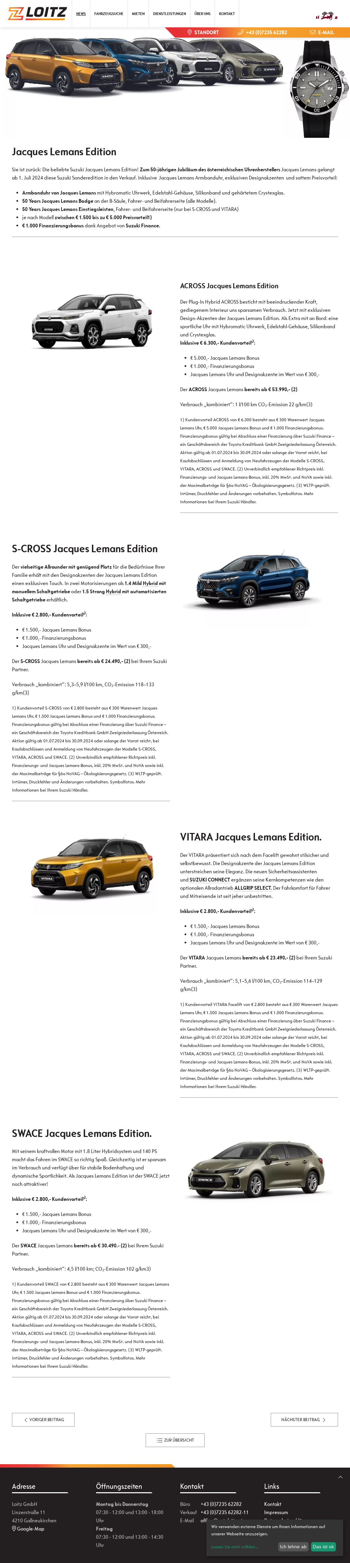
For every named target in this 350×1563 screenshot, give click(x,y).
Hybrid (150, 583)
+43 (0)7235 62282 (221, 1504)
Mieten (138, 13)
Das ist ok (323, 1546)
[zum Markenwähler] (326, 11)
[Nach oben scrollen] (340, 1477)
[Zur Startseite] (40, 13)
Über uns (202, 13)
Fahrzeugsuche (108, 13)
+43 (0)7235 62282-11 (225, 1512)
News (81, 13)
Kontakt (227, 13)
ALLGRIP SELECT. (253, 888)
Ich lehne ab (293, 1546)
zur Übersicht (178, 1440)
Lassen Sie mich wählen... (234, 1547)
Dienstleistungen (169, 13)
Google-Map (30, 1528)
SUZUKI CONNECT (209, 879)
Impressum (276, 1512)
